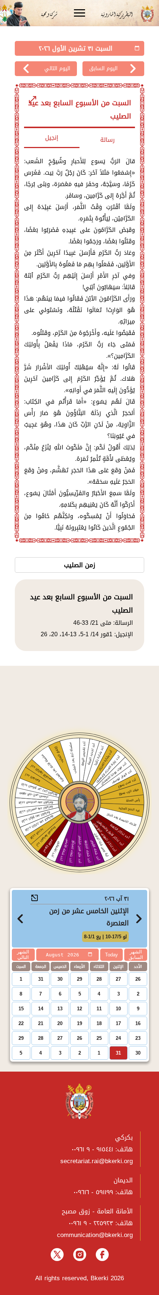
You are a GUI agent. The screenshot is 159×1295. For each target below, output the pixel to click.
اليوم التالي (57, 68)
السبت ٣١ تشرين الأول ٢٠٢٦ (75, 48)
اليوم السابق (103, 68)
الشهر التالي (23, 954)
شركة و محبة (48, 14)
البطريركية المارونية (119, 14)
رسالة (107, 139)
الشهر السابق (136, 954)
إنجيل (51, 137)
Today (111, 954)
